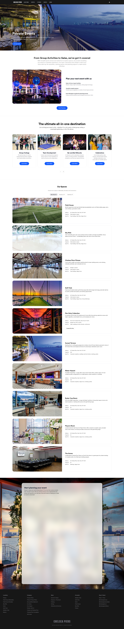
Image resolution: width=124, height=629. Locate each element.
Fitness (39, 2)
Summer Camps (54, 597)
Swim (4, 606)
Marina (4, 612)
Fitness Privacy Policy (32, 599)
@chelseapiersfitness (104, 606)
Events (45, 2)
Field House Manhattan (8, 599)
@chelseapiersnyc (103, 599)
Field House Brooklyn (8, 602)
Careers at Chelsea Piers (32, 610)
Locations (26, 2)
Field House (78, 604)
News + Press (102, 597)
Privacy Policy (30, 597)
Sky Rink (5, 604)
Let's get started (17, 43)
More (50, 2)
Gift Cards (29, 614)
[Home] (17, 2)
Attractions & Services (56, 606)
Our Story (29, 604)
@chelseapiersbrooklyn (104, 602)
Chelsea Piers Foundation (33, 612)
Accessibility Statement (32, 602)
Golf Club (5, 608)
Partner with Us (30, 608)
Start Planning (62, 108)
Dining (52, 604)
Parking (53, 602)
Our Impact (29, 606)
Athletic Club (6, 610)
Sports (33, 2)
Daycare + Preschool (56, 599)
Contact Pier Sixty (70, 328)
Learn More (24, 163)
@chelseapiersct (103, 604)
